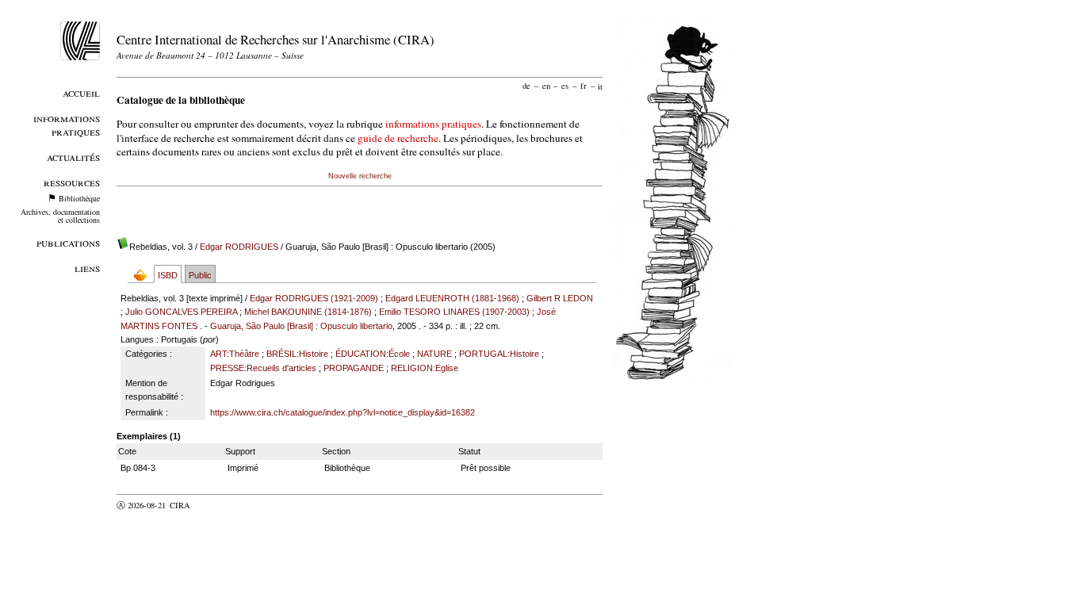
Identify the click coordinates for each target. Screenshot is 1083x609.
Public (200, 275)
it (600, 85)
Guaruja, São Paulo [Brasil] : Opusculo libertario (301, 326)
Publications (68, 242)
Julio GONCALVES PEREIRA (181, 311)
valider (211, 505)
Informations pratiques (66, 124)
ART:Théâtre (234, 353)
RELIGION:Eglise (424, 368)
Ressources (72, 182)
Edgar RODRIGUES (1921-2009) (314, 298)
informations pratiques (433, 124)
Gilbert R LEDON (559, 298)
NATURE (434, 353)
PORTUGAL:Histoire (499, 353)
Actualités (73, 156)
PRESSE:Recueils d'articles (263, 368)
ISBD (168, 275)
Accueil (81, 92)
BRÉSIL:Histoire (297, 353)
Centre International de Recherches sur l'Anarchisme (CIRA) (275, 39)
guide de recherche (398, 138)
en (546, 85)
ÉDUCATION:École (372, 353)
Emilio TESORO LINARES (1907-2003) (454, 311)
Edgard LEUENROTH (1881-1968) (452, 298)
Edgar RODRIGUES (239, 246)
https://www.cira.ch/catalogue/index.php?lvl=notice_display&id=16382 (342, 412)
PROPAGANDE (353, 368)
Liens (87, 267)
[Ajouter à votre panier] (144, 275)
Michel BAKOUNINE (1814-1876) (308, 311)
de (526, 85)
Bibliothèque (79, 198)
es (564, 85)
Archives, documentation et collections (60, 215)
